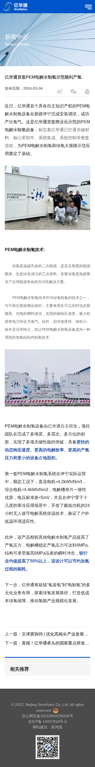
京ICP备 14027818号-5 (47, 721)
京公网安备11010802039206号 (47, 716)
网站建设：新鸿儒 (47, 727)
